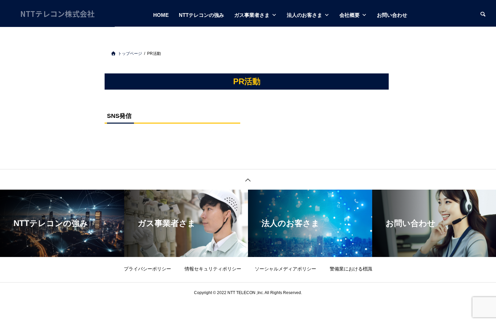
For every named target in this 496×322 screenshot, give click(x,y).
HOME (161, 15)
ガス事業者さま (252, 15)
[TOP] (248, 179)
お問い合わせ (392, 15)
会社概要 (349, 15)
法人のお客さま (304, 15)
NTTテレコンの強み (201, 15)
